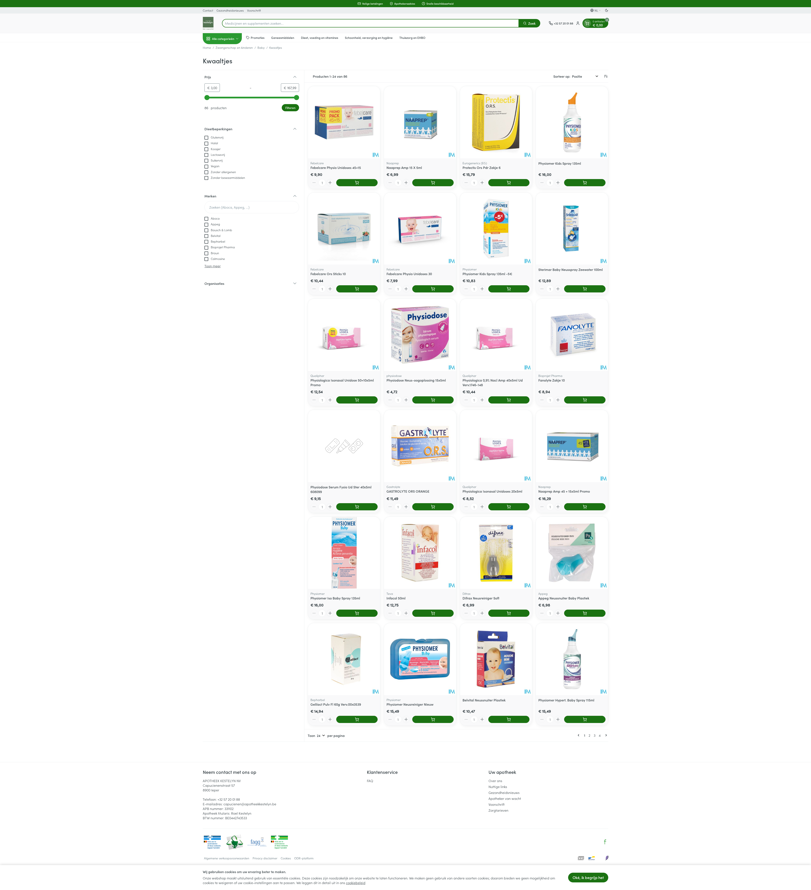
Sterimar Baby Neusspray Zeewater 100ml (570, 269)
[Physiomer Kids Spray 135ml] (572, 122)
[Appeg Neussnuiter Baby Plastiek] (572, 553)
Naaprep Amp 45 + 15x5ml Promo (564, 491)
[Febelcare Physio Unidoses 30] (420, 229)
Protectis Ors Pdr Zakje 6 (482, 167)
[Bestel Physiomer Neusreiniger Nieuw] (433, 719)
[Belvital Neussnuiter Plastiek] (496, 659)
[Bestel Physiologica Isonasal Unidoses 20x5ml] (509, 506)
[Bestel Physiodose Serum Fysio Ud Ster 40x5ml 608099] (357, 506)
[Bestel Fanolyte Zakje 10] (585, 400)
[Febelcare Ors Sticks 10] (344, 229)
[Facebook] (605, 842)
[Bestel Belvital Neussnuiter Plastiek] (509, 719)
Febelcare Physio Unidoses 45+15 (335, 167)
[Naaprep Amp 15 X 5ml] (420, 122)
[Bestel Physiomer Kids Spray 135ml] (585, 182)
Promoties (257, 37)
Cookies (286, 858)
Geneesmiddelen (282, 37)
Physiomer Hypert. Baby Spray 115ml (566, 700)
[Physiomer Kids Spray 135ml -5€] (496, 229)
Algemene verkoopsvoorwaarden (226, 858)
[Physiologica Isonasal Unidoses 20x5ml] (496, 446)
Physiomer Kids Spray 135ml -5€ (487, 273)
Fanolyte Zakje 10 (551, 380)
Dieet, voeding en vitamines (319, 37)
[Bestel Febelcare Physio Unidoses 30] (433, 288)
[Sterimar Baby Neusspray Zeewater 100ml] (572, 229)
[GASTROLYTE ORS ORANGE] (420, 446)
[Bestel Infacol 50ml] (433, 613)
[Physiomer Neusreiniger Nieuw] (420, 659)
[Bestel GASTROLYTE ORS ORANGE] (433, 506)
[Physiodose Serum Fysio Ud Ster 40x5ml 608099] (344, 446)
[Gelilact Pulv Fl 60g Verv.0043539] (344, 659)
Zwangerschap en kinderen (234, 47)
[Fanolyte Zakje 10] (572, 335)
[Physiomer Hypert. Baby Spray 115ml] (572, 659)
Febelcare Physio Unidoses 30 (409, 273)
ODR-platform (304, 858)
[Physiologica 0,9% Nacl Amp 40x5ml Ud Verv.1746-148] (496, 335)
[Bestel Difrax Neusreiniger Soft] (509, 613)
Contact (208, 10)
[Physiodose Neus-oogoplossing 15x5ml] (420, 335)
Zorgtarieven (498, 810)
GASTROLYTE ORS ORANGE (407, 491)
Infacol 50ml (396, 598)
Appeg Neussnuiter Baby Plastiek (563, 598)
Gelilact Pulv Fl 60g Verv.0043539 (335, 704)
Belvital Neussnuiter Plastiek (484, 700)
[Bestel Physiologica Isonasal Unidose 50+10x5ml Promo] (357, 400)
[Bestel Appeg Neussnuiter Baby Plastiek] (585, 613)
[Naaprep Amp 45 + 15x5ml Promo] (572, 446)
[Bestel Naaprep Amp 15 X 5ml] (433, 182)
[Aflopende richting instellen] (605, 76)
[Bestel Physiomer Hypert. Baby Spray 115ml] (585, 719)
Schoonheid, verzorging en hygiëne (369, 37)
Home (207, 47)
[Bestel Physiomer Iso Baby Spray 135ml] (357, 613)
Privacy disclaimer (265, 858)
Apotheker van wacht (505, 798)
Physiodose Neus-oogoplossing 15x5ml (416, 380)
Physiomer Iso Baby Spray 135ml (335, 598)
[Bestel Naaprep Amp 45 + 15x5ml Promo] (585, 506)
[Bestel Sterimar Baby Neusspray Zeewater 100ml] (585, 288)
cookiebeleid (355, 882)
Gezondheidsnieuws (230, 10)
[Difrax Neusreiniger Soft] (496, 553)
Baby (261, 47)
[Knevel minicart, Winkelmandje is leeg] (587, 23)
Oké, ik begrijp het (588, 877)
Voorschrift (254, 10)
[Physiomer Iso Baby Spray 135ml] (344, 553)
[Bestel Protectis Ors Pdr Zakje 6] (509, 182)
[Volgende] (605, 735)
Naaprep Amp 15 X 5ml (404, 167)
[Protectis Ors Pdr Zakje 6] (496, 122)
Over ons (495, 780)
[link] (579, 735)
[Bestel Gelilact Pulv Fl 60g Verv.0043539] (357, 719)
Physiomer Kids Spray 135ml (559, 163)
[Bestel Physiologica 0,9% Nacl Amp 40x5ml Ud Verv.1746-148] (509, 400)
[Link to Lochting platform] (607, 858)
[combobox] (370, 23)
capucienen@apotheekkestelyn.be (249, 804)
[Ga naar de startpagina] (208, 23)
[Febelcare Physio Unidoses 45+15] (344, 122)
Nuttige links (498, 786)
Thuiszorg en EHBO (412, 37)
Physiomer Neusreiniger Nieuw (409, 704)
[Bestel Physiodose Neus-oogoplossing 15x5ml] (433, 400)
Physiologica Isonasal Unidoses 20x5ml (492, 491)
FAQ (370, 780)
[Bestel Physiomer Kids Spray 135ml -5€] (509, 288)
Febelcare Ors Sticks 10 (328, 273)
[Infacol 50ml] (420, 553)
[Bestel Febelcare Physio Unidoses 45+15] (357, 182)
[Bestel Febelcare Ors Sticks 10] (357, 288)
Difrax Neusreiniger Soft (481, 598)
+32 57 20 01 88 (229, 799)
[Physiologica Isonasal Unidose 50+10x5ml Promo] (344, 335)
